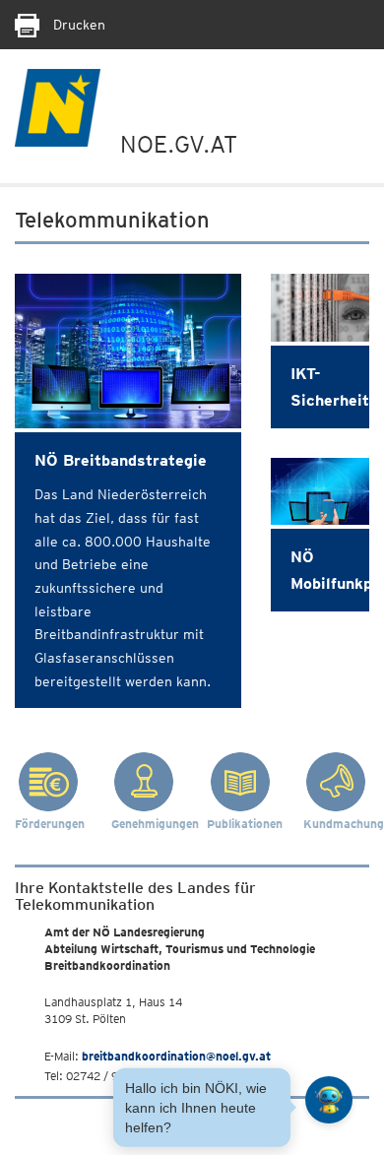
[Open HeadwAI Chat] (328, 1099)
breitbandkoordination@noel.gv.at (176, 1056)
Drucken (77, 24)
